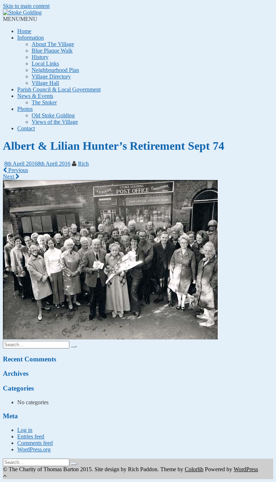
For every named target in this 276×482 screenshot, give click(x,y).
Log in (24, 430)
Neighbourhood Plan (55, 70)
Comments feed (35, 443)
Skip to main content (26, 6)
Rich (83, 164)
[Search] (74, 346)
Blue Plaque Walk (52, 51)
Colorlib (194, 469)
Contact (26, 128)
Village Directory (51, 76)
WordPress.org (34, 449)
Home (24, 31)
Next (9, 177)
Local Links (45, 63)
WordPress (246, 469)
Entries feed (30, 436)
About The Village (53, 44)
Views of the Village (55, 122)
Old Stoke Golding (53, 115)
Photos (25, 109)
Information (30, 38)
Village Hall (45, 83)
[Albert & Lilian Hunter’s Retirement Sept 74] (110, 337)
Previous (17, 170)
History (40, 57)
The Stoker (44, 102)
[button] (20, 19)
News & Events (35, 96)
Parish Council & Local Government (59, 89)
